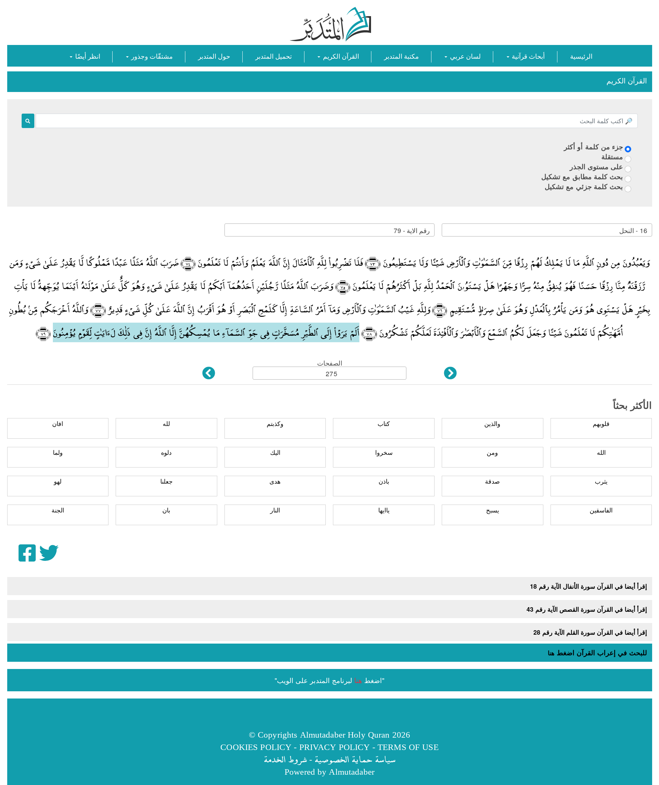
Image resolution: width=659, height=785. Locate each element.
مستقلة (612, 156)
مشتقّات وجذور (151, 55)
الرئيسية (581, 55)
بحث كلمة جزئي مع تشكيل (584, 186)
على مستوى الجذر (596, 166)
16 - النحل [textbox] (633, 230)
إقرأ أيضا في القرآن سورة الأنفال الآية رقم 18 (588, 586)
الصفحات (329, 363)
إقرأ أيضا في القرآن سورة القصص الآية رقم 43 (587, 609)
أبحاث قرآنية (527, 55)
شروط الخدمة (285, 759)
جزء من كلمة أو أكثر (593, 146)
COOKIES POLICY (255, 747)
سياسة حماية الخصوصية (354, 759)
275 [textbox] (331, 373)
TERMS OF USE (408, 747)
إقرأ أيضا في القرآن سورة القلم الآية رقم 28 (590, 632)
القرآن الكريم (340, 55)
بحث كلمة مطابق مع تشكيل (582, 176)
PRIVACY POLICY (334, 747)
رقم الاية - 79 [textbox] (412, 230)
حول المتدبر (214, 55)
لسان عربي (464, 55)
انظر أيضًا (86, 55)
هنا (551, 652)
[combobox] (547, 229)
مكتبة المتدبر (401, 55)
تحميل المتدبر (273, 55)
